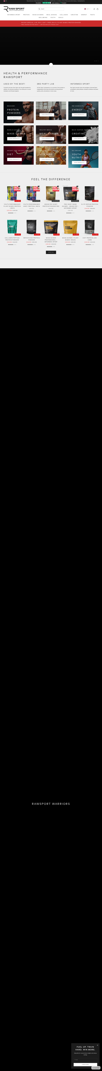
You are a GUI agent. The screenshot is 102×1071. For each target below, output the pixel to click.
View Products (79, 162)
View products (14, 118)
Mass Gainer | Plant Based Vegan (70, 239)
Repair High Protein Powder (32, 239)
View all (51, 252)
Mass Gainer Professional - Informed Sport (51, 240)
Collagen (64, 14)
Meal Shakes (52, 14)
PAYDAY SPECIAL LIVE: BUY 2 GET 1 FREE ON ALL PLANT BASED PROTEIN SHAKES (51, 23)
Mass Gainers (38, 14)
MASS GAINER (44, 57)
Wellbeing (43, 17)
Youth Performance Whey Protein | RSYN (31, 205)
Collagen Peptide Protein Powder (12, 239)
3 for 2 (58, 57)
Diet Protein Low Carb (90, 239)
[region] (51, 46)
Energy (84, 14)
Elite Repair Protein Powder (89, 205)
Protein (26, 14)
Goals (60, 17)
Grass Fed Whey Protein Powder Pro (51, 205)
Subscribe (85, 1064)
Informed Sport (13, 14)
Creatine (74, 14)
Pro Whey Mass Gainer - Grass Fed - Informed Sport (70, 206)
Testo (92, 14)
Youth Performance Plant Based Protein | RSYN (12, 206)
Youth (52, 17)
